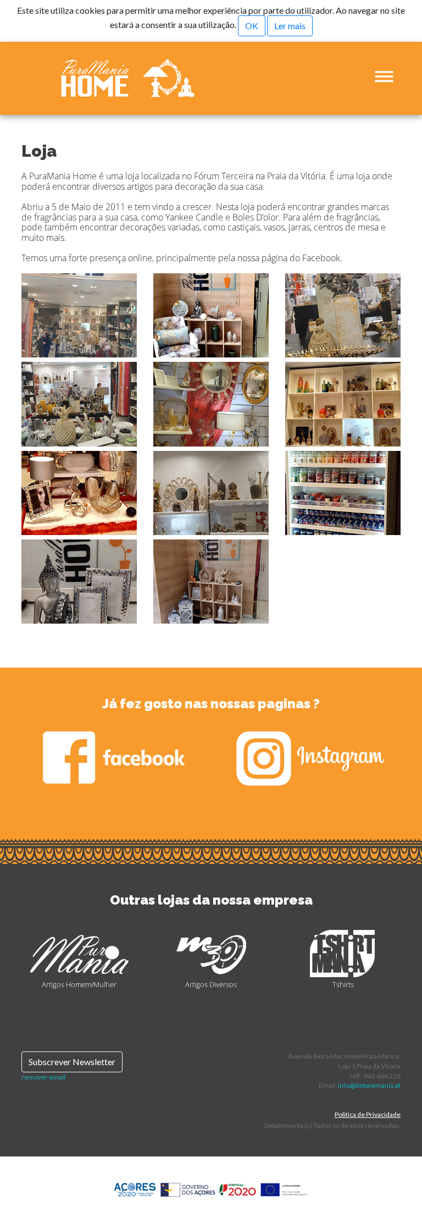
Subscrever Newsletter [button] (72, 1061)
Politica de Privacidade (368, 1114)
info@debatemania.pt (369, 1085)
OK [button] (251, 25)
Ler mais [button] (290, 25)
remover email (43, 1077)
